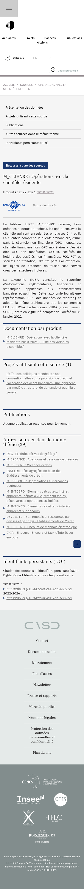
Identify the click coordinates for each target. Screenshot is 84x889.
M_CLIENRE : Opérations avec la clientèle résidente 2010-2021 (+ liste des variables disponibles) (37, 342)
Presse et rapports (42, 695)
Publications (14, 125)
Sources (26, 85)
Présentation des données (24, 107)
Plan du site (42, 752)
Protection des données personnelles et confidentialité (42, 735)
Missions (42, 42)
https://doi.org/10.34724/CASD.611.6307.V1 (39, 598)
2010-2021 (45, 192)
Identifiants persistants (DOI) (26, 143)
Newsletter (42, 684)
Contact (42, 640)
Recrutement (42, 662)
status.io (18, 57)
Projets (29, 38)
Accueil (9, 85)
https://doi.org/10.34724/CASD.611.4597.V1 (39, 589)
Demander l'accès (45, 205)
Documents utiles (42, 651)
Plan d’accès (42, 673)
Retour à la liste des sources (25, 165)
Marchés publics (42, 706)
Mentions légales (42, 717)
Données (50, 38)
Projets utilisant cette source (26, 116)
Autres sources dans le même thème (32, 134)
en (35, 58)
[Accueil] (10, 25)
